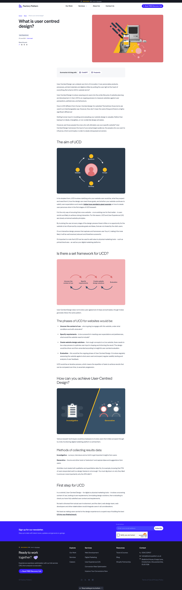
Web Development (92, 553)
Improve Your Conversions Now (96, 571)
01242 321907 (146, 553)
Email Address (120, 524)
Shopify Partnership (123, 562)
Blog (25, 15)
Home (20, 15)
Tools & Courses (122, 553)
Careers (72, 562)
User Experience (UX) (92, 562)
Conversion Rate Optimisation (95, 567)
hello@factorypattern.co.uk (151, 556)
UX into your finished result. (67, 514)
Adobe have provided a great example (97, 204)
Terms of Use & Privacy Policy (152, 580)
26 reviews (99, 1)
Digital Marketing (91, 557)
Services (73, 557)
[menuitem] (69, 6)
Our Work (73, 553)
